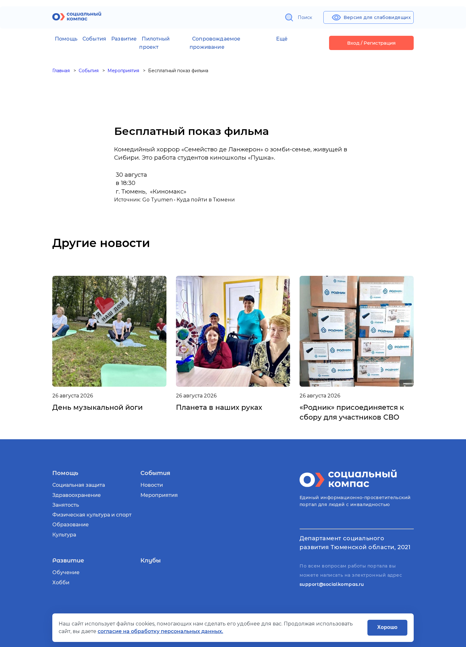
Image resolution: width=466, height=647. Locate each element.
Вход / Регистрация (371, 43)
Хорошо (387, 627)
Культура (64, 535)
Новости (151, 485)
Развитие (124, 39)
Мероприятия (159, 495)
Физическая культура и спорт (92, 515)
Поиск (305, 17)
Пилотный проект (154, 43)
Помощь (66, 39)
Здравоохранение (76, 495)
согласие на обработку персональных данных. (160, 631)
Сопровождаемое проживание (215, 43)
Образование (70, 525)
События (94, 39)
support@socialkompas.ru (332, 584)
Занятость (65, 505)
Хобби (60, 583)
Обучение (66, 572)
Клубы (150, 560)
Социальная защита (78, 485)
